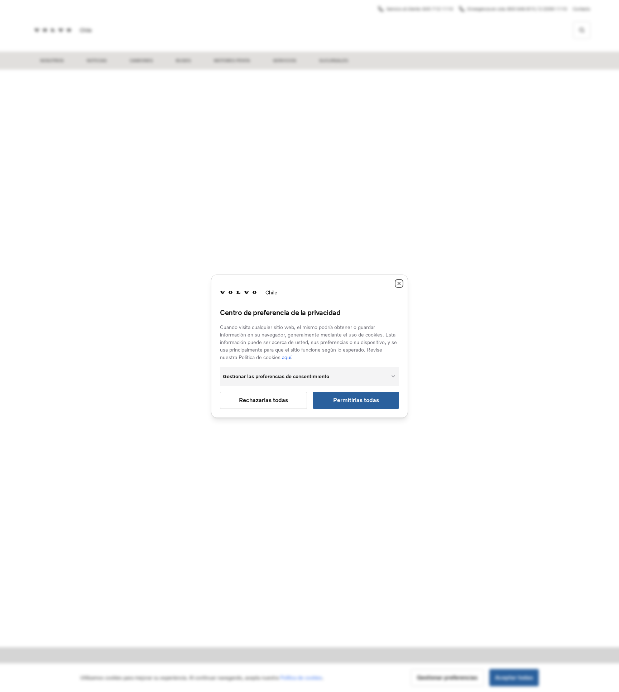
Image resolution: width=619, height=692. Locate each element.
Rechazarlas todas (263, 400)
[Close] (399, 283)
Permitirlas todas (356, 400)
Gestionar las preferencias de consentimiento (276, 376)
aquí (286, 357)
